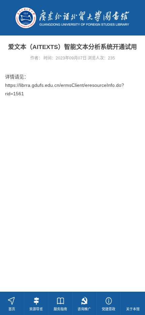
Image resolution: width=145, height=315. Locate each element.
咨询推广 (84, 309)
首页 (11, 309)
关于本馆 (133, 309)
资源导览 (36, 309)
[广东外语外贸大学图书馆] (72, 17)
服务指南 (60, 309)
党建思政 (108, 309)
